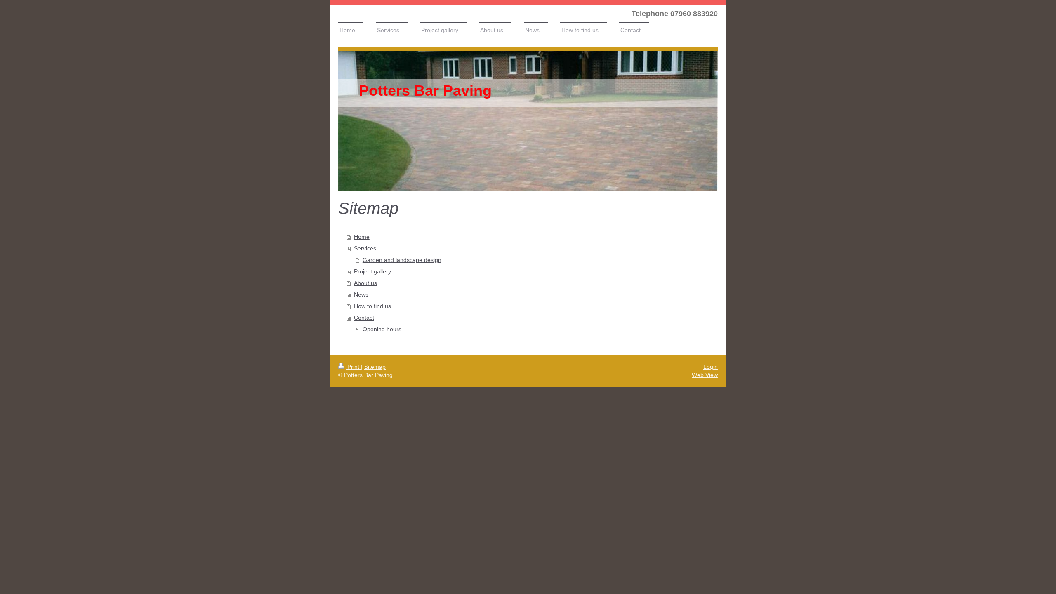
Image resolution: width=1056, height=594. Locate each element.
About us (365, 283)
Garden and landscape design (402, 260)
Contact (364, 317)
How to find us (372, 306)
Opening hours (382, 329)
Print (353, 366)
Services (365, 248)
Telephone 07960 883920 (675, 13)
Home (362, 236)
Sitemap (375, 366)
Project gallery (372, 271)
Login (710, 366)
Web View (705, 375)
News (361, 294)
